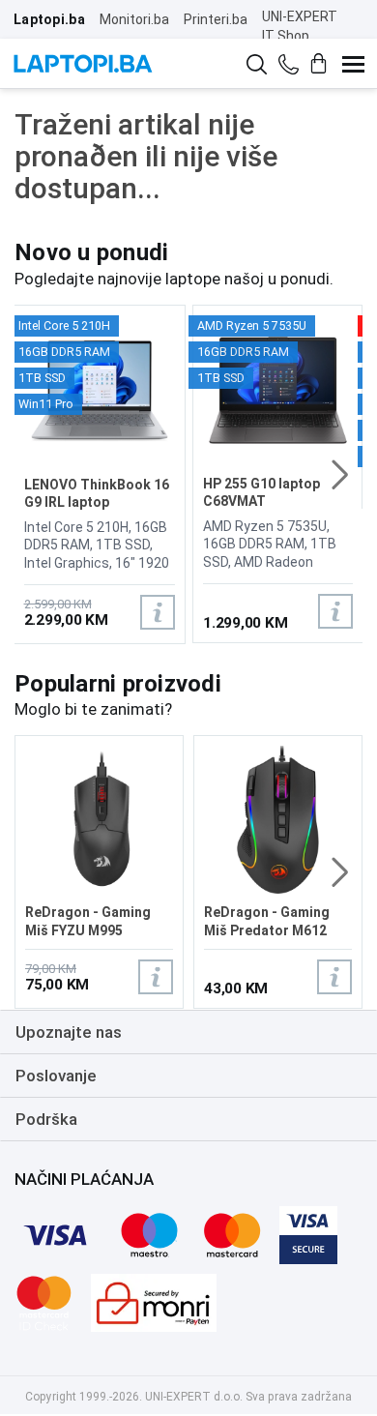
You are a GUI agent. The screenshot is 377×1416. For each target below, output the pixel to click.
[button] (340, 475)
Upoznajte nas (68, 1032)
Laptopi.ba (49, 19)
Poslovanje (56, 1075)
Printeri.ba (215, 19)
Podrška (46, 1119)
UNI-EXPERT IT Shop (299, 26)
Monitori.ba (134, 19)
